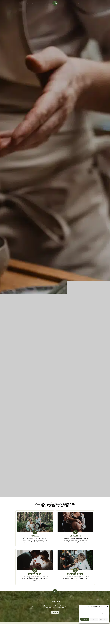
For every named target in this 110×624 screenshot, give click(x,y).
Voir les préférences (103, 619)
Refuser (94, 619)
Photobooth (34, 3)
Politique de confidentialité (98, 621)
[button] (107, 606)
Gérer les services (84, 616)
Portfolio (84, 3)
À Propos (77, 3)
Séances (18, 3)
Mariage (26, 3)
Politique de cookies (89, 621)
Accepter (85, 619)
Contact (91, 3)
